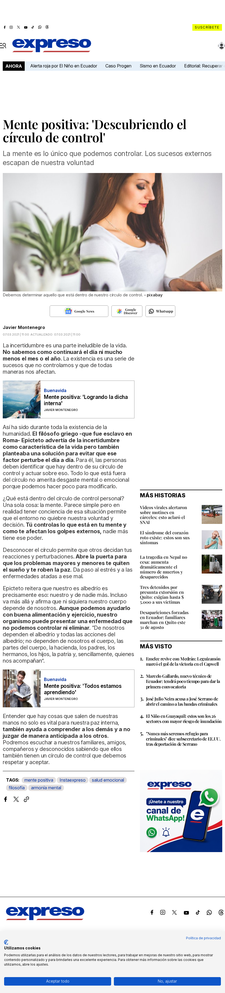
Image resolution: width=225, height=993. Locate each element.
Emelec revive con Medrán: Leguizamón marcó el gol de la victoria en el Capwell (183, 661)
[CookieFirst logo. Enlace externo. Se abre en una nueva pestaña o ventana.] (6, 942)
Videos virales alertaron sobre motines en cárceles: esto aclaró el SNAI (163, 514)
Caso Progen (118, 66)
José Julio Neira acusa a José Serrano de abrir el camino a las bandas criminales (182, 701)
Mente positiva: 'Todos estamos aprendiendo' (83, 689)
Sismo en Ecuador (158, 66)
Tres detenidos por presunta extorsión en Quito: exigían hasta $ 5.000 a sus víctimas (162, 594)
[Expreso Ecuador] (45, 918)
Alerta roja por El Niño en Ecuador (63, 66)
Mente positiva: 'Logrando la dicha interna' (86, 400)
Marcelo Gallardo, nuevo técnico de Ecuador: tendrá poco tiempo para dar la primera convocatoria (183, 681)
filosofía (17, 787)
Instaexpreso (73, 780)
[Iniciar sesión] (221, 45)
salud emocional (108, 780)
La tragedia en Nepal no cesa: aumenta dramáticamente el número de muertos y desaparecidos (163, 567)
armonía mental (46, 787)
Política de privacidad (203, 938)
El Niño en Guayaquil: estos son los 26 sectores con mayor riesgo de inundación (184, 718)
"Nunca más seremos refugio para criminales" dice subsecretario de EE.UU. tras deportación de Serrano (183, 739)
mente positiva (38, 780)
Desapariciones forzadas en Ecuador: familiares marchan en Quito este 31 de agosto (164, 619)
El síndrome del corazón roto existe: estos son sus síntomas (165, 537)
